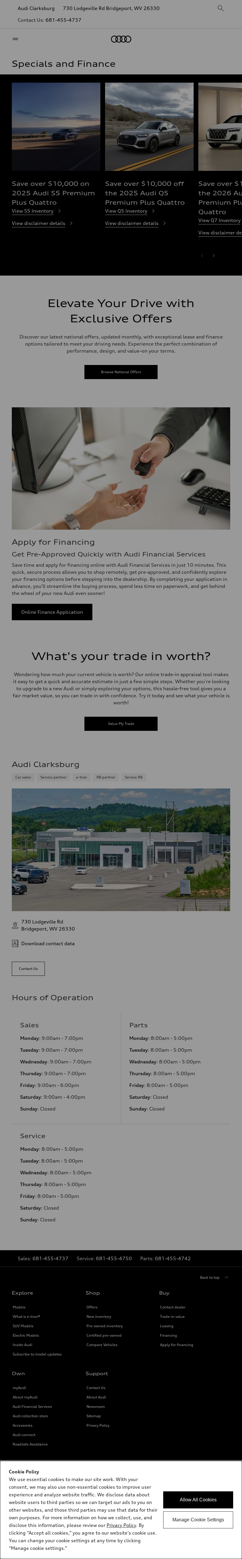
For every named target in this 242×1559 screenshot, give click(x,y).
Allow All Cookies (198, 1499)
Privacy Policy (121, 1525)
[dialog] (121, 1510)
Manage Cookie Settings (198, 1519)
